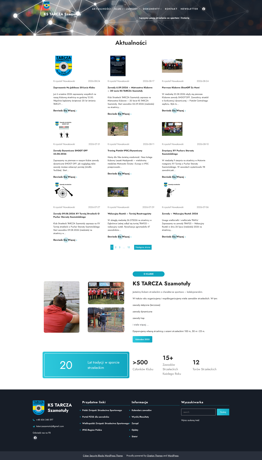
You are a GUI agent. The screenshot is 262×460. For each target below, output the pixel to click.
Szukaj (223, 412)
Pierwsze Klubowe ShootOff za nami (181, 87)
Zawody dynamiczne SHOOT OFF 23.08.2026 (70, 152)
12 (128, 247)
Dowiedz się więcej (64, 110)
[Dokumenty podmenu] (161, 9)
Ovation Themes (155, 455)
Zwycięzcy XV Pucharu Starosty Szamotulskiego (178, 152)
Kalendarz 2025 (143, 339)
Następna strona (143, 247)
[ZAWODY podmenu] (139, 9)
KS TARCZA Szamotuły (62, 14)
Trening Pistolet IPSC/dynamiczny (125, 150)
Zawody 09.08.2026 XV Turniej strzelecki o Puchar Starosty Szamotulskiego (76, 215)
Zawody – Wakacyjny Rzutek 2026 (180, 213)
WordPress (173, 455)
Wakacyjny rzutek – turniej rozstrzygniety (129, 213)
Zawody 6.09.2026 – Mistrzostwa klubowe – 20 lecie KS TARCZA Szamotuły (130, 89)
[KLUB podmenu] (122, 9)
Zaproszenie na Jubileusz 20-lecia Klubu (74, 87)
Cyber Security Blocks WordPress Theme (103, 455)
